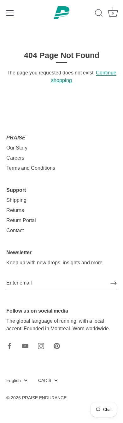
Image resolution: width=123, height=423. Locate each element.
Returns (15, 210)
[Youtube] (25, 345)
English (13, 380)
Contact (15, 230)
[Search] (99, 14)
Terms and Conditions (30, 168)
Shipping (16, 200)
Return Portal (21, 220)
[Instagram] (41, 345)
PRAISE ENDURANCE (44, 398)
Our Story (16, 147)
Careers (15, 158)
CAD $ (44, 380)
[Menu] (10, 13)
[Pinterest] (57, 345)
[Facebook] (9, 345)
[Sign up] (113, 283)
